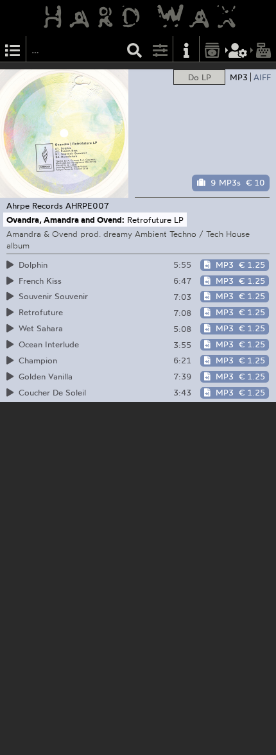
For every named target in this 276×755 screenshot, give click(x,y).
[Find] (135, 49)
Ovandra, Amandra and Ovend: (65, 219)
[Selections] (13, 49)
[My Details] (238, 49)
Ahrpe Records (34, 205)
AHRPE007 (87, 205)
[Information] (186, 49)
